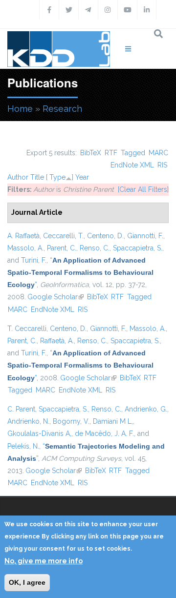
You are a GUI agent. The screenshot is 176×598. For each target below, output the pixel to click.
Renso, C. (95, 248)
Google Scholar (55, 297)
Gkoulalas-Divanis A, (39, 433)
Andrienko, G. (146, 409)
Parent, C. (61, 248)
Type (57, 177)
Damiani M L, (113, 421)
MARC (158, 153)
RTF (111, 153)
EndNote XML (132, 165)
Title (37, 177)
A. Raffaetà (23, 236)
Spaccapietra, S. (137, 248)
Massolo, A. (25, 248)
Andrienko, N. (28, 421)
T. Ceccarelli (26, 328)
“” (80, 272)
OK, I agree (27, 582)
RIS (162, 165)
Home (20, 108)
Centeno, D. (105, 236)
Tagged (133, 153)
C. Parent (21, 409)
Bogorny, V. (71, 421)
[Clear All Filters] (143, 189)
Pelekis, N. (23, 446)
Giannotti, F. (145, 236)
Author (17, 177)
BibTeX (90, 153)
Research (62, 108)
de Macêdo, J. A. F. (104, 433)
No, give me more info (43, 561)
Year (82, 177)
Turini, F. (33, 260)
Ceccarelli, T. (63, 236)
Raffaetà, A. (57, 341)
